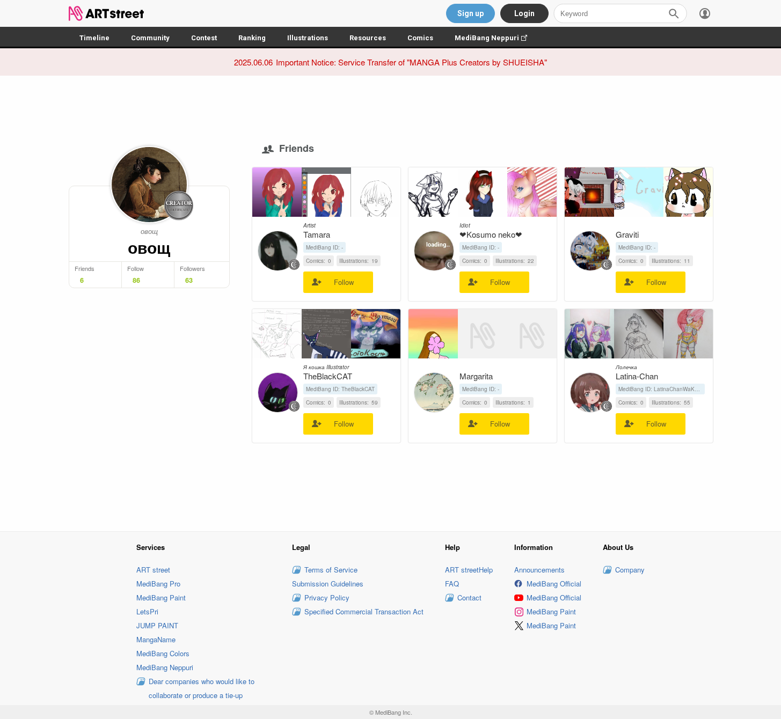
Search (673, 13)
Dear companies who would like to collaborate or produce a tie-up (201, 688)
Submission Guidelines (327, 583)
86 (136, 280)
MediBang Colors (162, 653)
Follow (344, 282)
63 (189, 280)
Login (524, 13)
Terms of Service (330, 569)
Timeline (94, 38)
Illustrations (307, 38)
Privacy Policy (326, 597)
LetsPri (147, 611)
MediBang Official (554, 583)
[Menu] (705, 13)
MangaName (156, 639)
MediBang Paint (161, 597)
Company (630, 569)
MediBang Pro (158, 583)
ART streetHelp (469, 569)
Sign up (470, 13)
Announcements (539, 569)
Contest (204, 38)
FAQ (452, 583)
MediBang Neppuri (496, 38)
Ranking (252, 38)
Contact (469, 597)
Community (150, 38)
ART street (153, 569)
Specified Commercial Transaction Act (364, 611)
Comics (420, 38)
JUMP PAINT (157, 625)
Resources (367, 38)
